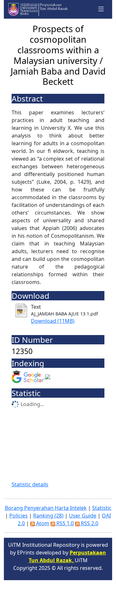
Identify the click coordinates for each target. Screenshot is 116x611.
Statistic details (30, 484)
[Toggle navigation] (101, 9)
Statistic (101, 507)
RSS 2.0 (89, 523)
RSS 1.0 (64, 523)
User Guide (82, 515)
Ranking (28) (48, 515)
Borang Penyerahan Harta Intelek (46, 507)
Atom (42, 523)
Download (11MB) (52, 320)
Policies (18, 515)
